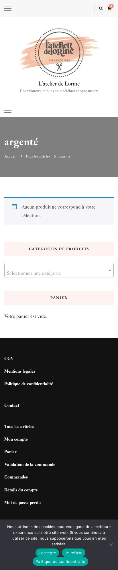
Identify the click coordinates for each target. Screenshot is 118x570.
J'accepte (47, 552)
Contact (11, 405)
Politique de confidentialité (28, 383)
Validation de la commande (29, 464)
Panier (10, 451)
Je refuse (73, 552)
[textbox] (59, 273)
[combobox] (59, 270)
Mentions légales (19, 371)
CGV (9, 358)
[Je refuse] (111, 545)
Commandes (16, 477)
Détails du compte (21, 490)
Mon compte (16, 439)
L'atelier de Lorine (59, 83)
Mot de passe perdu (22, 502)
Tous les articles (19, 426)
